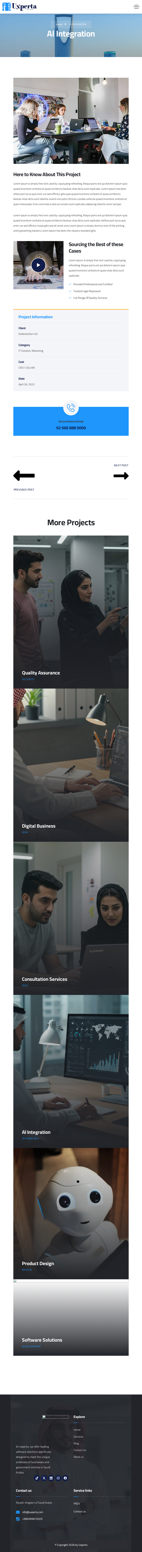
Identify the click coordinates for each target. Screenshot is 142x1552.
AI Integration (36, 1132)
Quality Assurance (41, 672)
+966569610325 (32, 1518)
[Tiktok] (37, 1478)
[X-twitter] (44, 1478)
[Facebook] (65, 1478)
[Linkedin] (51, 1478)
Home (77, 1429)
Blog (76, 1443)
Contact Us (80, 1450)
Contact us (80, 1511)
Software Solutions (42, 1339)
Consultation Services (44, 979)
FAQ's (77, 1503)
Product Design (38, 1263)
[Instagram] (58, 1478)
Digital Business (38, 825)
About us (78, 1456)
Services (78, 1436)
